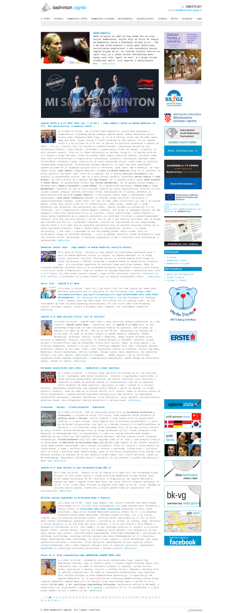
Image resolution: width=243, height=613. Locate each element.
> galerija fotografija (178, 274)
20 (110, 597)
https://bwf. (144, 291)
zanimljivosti (145, 19)
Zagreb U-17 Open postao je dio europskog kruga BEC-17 (76, 468)
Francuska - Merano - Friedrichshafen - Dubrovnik (73, 407)
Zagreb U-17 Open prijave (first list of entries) (73, 317)
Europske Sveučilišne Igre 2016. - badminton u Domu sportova (80, 368)
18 (96, 597)
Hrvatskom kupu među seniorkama (100, 509)
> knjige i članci (175, 280)
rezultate (47, 548)
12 (56, 597)
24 (136, 597)
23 (130, 597)
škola (174, 19)
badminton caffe (77, 19)
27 (156, 597)
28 (42, 600)
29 (48, 600)
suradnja (187, 19)
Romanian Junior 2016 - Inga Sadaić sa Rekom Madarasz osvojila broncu (86, 247)
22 (123, 597)
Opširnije (64, 240)
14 (70, 597)
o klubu (45, 19)
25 (143, 597)
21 (116, 597)
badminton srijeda (102, 19)
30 (55, 600)
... (43, 597)
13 (63, 597)
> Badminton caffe (175, 260)
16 (83, 597)
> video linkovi (174, 277)
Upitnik (169, 211)
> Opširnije (107, 64)
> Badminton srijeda (176, 263)
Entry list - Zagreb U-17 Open (60, 283)
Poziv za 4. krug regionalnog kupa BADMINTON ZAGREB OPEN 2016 (81, 555)
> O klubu (170, 257)
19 (103, 597)
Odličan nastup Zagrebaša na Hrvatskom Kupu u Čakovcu (75, 498)
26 (149, 597)
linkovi (162, 19)
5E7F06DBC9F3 (66, 298)
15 (76, 597)
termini (58, 19)
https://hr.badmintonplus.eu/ (182, 209)
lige (199, 19)
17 (90, 597)
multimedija (125, 19)
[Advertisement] (182, 371)
